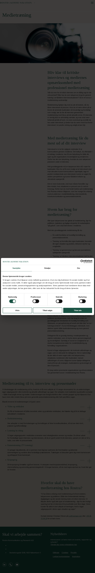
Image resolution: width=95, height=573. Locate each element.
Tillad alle (78, 310)
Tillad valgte (47, 310)
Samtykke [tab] (17, 268)
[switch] (36, 301)
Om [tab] (78, 268)
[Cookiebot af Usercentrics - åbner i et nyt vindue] (82, 261)
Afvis (17, 310)
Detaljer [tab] (47, 268)
